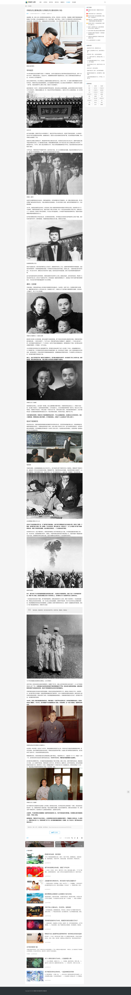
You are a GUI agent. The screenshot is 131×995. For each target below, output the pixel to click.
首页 (40, 2)
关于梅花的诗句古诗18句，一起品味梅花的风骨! (59, 972)
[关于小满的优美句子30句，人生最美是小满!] (35, 963)
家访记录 (95, 98)
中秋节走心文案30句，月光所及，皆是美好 (58, 907)
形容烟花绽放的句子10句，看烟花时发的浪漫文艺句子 (61, 920)
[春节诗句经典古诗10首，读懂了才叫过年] (35, 872)
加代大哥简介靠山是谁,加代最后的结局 (96, 30)
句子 (102, 100)
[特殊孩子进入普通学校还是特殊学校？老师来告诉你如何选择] (35, 938)
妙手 (28, 13)
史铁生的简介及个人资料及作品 (95, 13)
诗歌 (89, 96)
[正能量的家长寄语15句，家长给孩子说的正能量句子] (35, 885)
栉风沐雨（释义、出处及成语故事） (94, 54)
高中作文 (57, 2)
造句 (89, 98)
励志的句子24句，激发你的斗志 (94, 48)
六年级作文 (102, 88)
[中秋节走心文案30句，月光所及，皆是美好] (35, 911)
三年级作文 (95, 90)
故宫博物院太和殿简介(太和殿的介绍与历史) (58, 894)
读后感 (102, 86)
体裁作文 (62, 2)
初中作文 (51, 2)
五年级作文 (89, 100)
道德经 (102, 94)
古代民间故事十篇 (32, 947)
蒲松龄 (102, 104)
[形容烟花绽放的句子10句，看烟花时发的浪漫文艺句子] (35, 925)
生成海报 (68, 837)
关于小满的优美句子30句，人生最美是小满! (58, 958)
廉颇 (89, 104)
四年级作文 (102, 98)
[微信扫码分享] (72, 838)
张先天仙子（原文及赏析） (93, 68)
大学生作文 (89, 94)
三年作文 (95, 94)
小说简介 (101, 92)
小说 (89, 92)
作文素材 (68, 2)
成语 (89, 90)
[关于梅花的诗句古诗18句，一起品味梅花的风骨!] (35, 976)
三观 (89, 102)
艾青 (102, 96)
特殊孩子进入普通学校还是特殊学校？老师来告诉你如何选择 (63, 934)
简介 (89, 86)
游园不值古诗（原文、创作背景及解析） (95, 70)
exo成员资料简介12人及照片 (94, 40)
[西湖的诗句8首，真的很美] (35, 858)
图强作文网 (36, 990)
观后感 (95, 86)
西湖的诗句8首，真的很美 (53, 854)
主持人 (95, 104)
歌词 (102, 102)
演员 (89, 88)
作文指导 (74, 2)
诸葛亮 (95, 96)
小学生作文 (95, 92)
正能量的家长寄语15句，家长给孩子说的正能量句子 (60, 881)
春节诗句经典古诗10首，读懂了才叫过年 (57, 867)
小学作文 (45, 2)
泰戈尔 (95, 102)
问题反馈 (45, 990)
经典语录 (101, 90)
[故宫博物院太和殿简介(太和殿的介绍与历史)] (35, 898)
